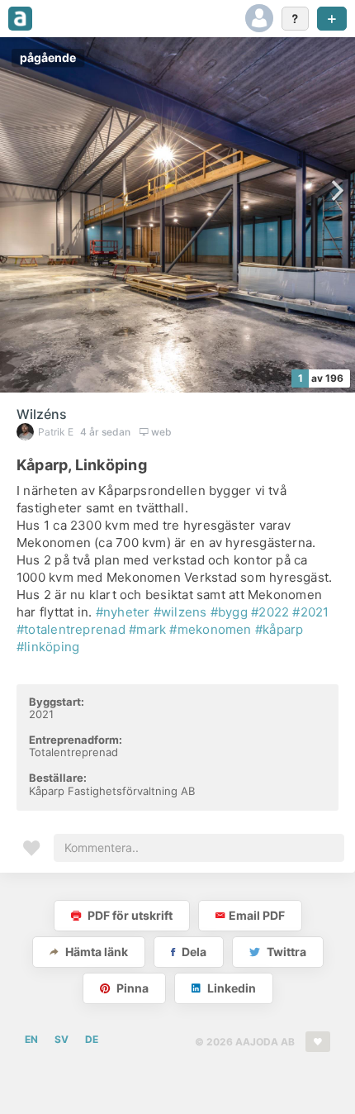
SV (61, 1039)
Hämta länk (95, 952)
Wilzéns (42, 414)
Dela (192, 952)
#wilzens (180, 612)
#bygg (229, 612)
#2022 (270, 612)
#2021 (310, 612)
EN (31, 1039)
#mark (147, 629)
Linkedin (230, 988)
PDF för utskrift (129, 915)
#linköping (48, 647)
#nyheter (123, 612)
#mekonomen (210, 629)
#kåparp (279, 629)
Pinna (131, 988)
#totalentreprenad (71, 629)
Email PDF (257, 915)
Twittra (285, 952)
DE (91, 1039)
